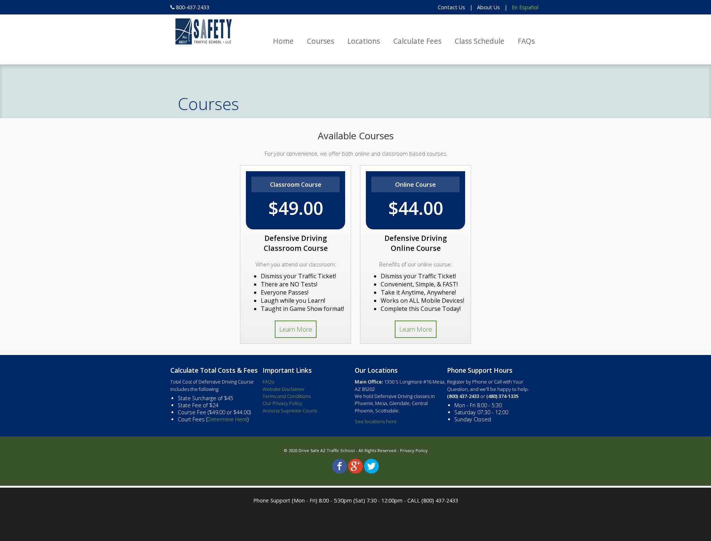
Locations (363, 41)
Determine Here (227, 419)
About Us (488, 7)
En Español (525, 7)
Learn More (295, 329)
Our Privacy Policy (282, 403)
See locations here (376, 421)
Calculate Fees (417, 41)
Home (283, 41)
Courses (320, 41)
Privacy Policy (414, 450)
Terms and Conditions (287, 396)
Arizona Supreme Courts (290, 410)
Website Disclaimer (284, 389)
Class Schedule (479, 41)
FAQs (526, 41)
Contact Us (451, 7)
